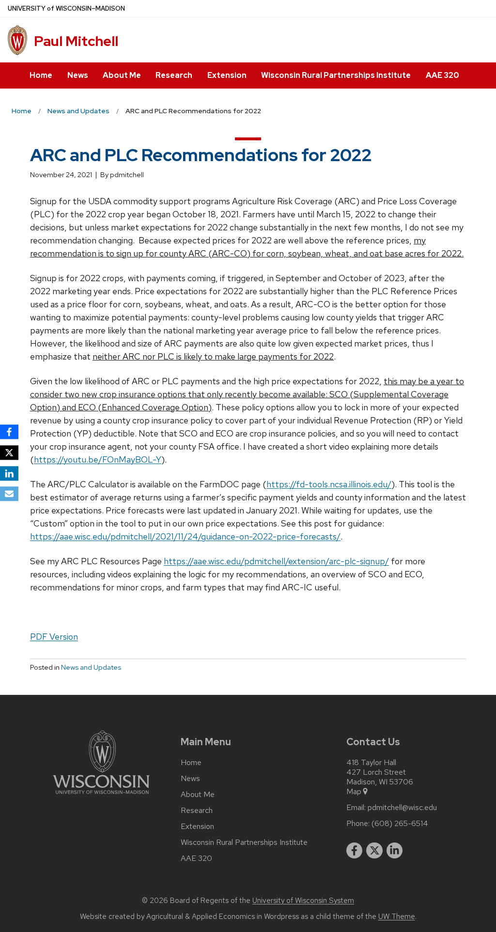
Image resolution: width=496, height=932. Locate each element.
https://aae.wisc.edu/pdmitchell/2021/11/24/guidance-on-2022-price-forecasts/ (185, 536)
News (77, 75)
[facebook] (354, 850)
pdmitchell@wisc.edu (402, 807)
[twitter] (374, 850)
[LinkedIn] (9, 473)
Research (173, 75)
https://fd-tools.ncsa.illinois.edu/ (328, 484)
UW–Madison (66, 8)
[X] (9, 452)
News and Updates (91, 667)
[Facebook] (9, 431)
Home (41, 75)
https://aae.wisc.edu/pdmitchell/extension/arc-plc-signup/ (276, 561)
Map (353, 792)
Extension (227, 75)
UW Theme (396, 916)
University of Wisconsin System (303, 900)
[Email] (9, 494)
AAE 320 (442, 75)
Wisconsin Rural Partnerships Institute (336, 75)
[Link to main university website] (101, 796)
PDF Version (54, 636)
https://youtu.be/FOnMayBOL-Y (97, 459)
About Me (122, 75)
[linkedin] (395, 850)
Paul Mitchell (76, 41)
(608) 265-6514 (400, 823)
